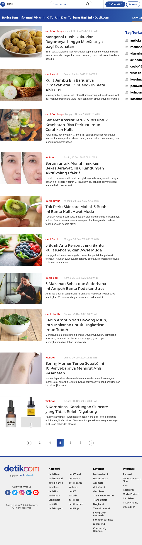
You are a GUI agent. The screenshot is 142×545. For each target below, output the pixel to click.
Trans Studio (100, 499)
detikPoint (99, 491)
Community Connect (99, 529)
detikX (72, 491)
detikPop (74, 508)
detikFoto (74, 499)
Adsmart (98, 482)
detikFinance (56, 482)
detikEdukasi (56, 478)
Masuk (133, 4)
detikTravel (75, 474)
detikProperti (56, 508)
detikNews (54, 474)
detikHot (53, 491)
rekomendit (99, 524)
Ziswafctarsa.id (101, 508)
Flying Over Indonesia (99, 514)
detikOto (53, 504)
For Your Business (103, 519)
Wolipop (73, 487)
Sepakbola (54, 499)
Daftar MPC (115, 4)
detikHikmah (76, 504)
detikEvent (99, 487)
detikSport (54, 495)
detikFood (74, 478)
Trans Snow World (103, 495)
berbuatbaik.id (101, 474)
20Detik (73, 495)
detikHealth (75, 482)
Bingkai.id (98, 504)
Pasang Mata (100, 478)
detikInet (54, 487)
